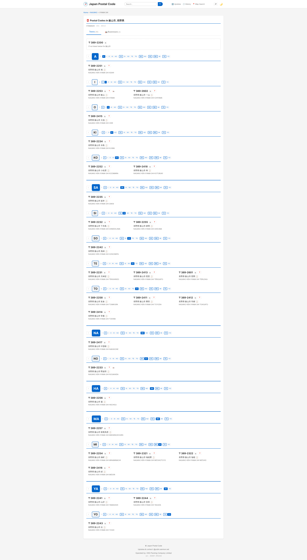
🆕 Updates (176, 4)
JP (216, 4)
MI (159, 56)
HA (150, 56)
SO (128, 56)
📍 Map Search (199, 4)
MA (155, 56)
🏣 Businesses (113, 32)
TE (132, 56)
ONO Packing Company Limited (159, 553)
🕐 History (187, 4)
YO (168, 56)
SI (124, 56)
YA (164, 56)
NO (145, 56)
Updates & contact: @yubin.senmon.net (153, 549)
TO (136, 56)
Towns (93, 32)
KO (116, 56)
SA (121, 56)
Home (85, 12)
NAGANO (93, 12)
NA (141, 56)
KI (112, 56)
